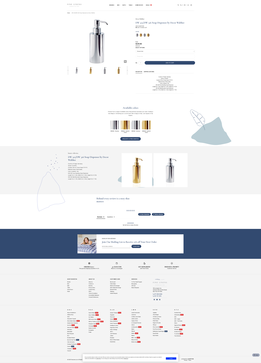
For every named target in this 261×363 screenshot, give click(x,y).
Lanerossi (134, 314)
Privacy (185, 360)
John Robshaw (113, 333)
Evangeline (91, 330)
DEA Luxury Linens (93, 319)
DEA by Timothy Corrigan (94, 321)
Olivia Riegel (156, 314)
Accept (171, 358)
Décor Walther (140, 19)
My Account (112, 281)
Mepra (133, 335)
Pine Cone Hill (156, 327)
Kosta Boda (112, 341)
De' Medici (91, 317)
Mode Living (134, 341)
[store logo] (74, 5)
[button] (181, 4)
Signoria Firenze (178, 325)
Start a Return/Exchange (115, 287)
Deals (148, 5)
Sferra (175, 323)
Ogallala (155, 312)
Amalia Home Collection (72, 323)
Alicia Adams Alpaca (71, 320)
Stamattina (176, 329)
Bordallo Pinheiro (71, 337)
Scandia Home (177, 312)
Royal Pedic (155, 333)
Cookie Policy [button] (98, 358)
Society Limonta (177, 331)
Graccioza (112, 316)
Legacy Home (135, 320)
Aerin (68, 316)
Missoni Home (135, 339)
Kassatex (112, 337)
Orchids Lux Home (157, 316)
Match (133, 329)
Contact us (91, 283)
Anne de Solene (71, 327)
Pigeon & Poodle (157, 322)
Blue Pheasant (70, 333)
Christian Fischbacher (72, 344)
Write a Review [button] (159, 214)
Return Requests (135, 287)
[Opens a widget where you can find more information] (256, 355)
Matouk (133, 331)
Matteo (133, 333)
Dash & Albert (92, 312)
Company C (70, 348)
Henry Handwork (114, 321)
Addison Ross (70, 314)
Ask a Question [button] (145, 214)
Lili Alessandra (135, 327)
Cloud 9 (69, 346)
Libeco (133, 324)
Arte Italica (69, 329)
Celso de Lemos (71, 342)
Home (68, 12)
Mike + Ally (134, 337)
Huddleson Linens (114, 325)
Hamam (111, 319)
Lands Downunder (136, 312)
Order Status (113, 283)
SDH (175, 316)
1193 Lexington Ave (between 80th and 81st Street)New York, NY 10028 (160, 290)
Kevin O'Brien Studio (114, 339)
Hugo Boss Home (114, 327)
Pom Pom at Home (157, 329)
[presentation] (140, 71)
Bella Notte (69, 331)
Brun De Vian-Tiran (71, 339)
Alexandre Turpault (71, 318)
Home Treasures (114, 323)
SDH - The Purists (178, 321)
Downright (91, 326)
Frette (90, 332)
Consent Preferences (93, 297)
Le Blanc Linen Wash (136, 316)
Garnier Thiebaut (114, 312)
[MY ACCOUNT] (188, 5)
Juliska (111, 335)
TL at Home (177, 333)
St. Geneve (176, 327)
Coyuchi (69, 350)
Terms (189, 360)
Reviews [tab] (99, 217)
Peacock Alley (156, 318)
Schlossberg (177, 314)
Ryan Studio (155, 335)
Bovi (68, 335)
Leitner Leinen (135, 318)
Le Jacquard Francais (136, 322)
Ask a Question (140, 26)
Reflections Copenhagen (158, 331)
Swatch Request (113, 293)
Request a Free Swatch (131, 139)
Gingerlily (112, 314)
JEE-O (111, 331)
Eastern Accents (92, 328)
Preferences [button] (126, 358)
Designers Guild (92, 323)
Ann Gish (69, 325)
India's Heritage (113, 329)
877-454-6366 (158, 294)
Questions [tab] (110, 217)
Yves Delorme (177, 335)
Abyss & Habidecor (71, 312)
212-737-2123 (157, 296)
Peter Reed (155, 320)
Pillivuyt (154, 324)
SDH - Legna (177, 319)
